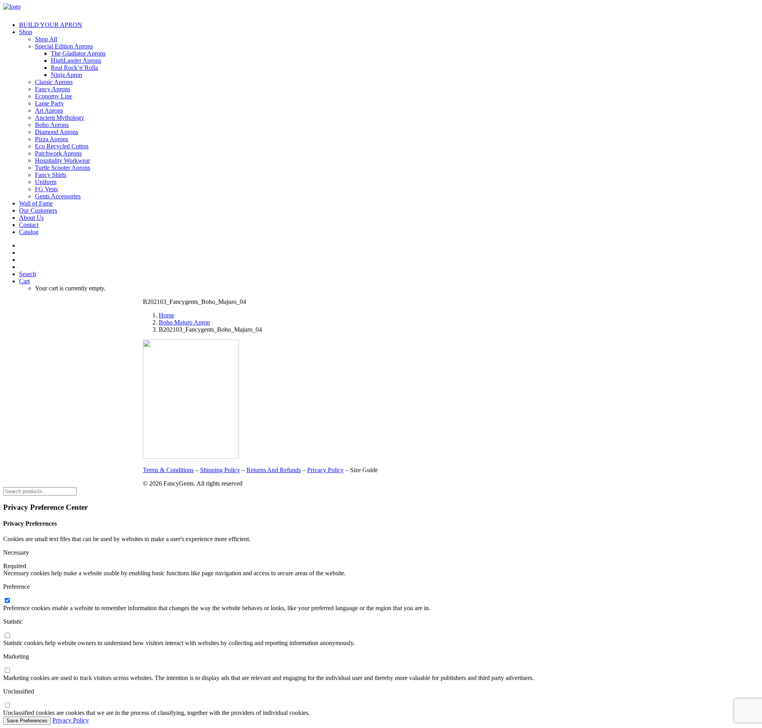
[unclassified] (7, 705)
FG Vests (46, 189)
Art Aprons (49, 110)
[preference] (7, 600)
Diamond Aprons (56, 132)
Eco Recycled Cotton (62, 146)
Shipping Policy (220, 470)
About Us (31, 217)
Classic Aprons (54, 82)
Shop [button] (25, 32)
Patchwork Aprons (58, 153)
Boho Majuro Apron (184, 322)
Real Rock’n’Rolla (74, 67)
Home (166, 315)
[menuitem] (389, 25)
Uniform (45, 182)
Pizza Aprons (51, 139)
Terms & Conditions (168, 470)
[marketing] (7, 670)
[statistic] (7, 635)
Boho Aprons (52, 124)
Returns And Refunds (273, 470)
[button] (27, 274)
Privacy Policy (325, 470)
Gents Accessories (58, 196)
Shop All (46, 39)
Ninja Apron (66, 74)
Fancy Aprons (52, 89)
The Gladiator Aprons (78, 53)
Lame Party (49, 103)
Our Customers (38, 210)
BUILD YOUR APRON (50, 24)
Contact (28, 224)
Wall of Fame (36, 203)
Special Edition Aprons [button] (64, 46)
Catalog (28, 232)
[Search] (40, 491)
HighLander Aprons (76, 60)
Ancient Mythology (59, 117)
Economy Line (53, 96)
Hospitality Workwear (62, 160)
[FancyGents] (381, 9)
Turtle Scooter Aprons (62, 167)
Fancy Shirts (50, 174)
